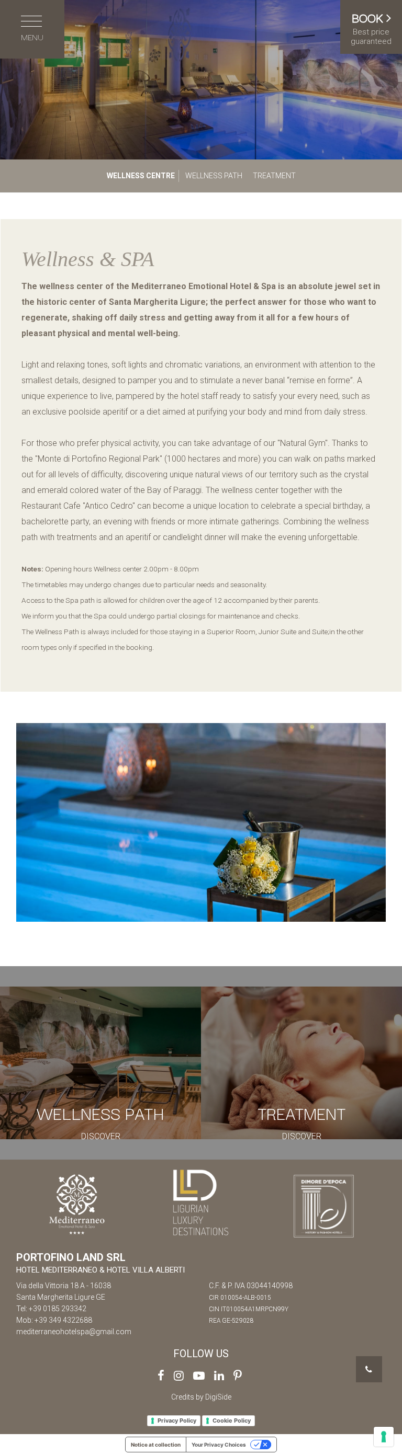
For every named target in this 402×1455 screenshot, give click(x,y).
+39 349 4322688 (63, 1320)
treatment (274, 175)
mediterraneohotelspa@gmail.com (73, 1331)
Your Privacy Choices (219, 1444)
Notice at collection (156, 1444)
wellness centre (141, 175)
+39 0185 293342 (57, 1308)
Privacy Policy (177, 1420)
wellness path (213, 175)
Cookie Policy (232, 1420)
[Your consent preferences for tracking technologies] (384, 1437)
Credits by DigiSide (201, 1397)
